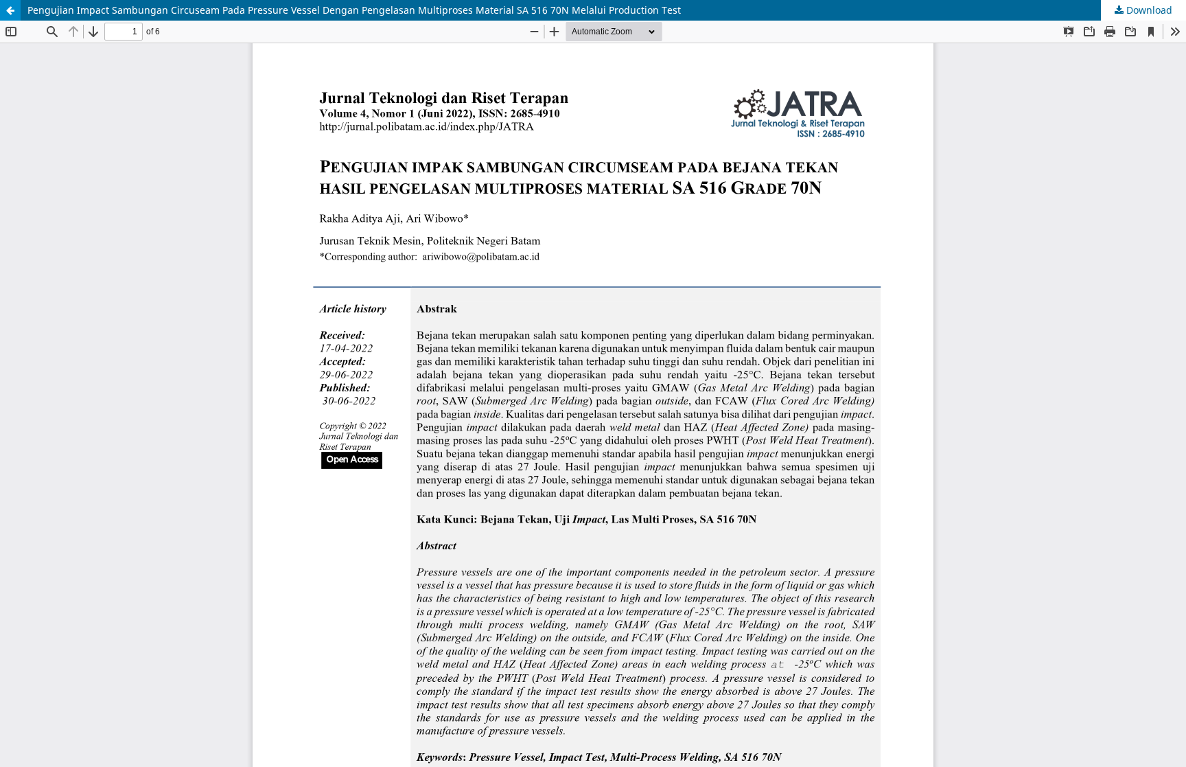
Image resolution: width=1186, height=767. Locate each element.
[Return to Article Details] (10, 10)
